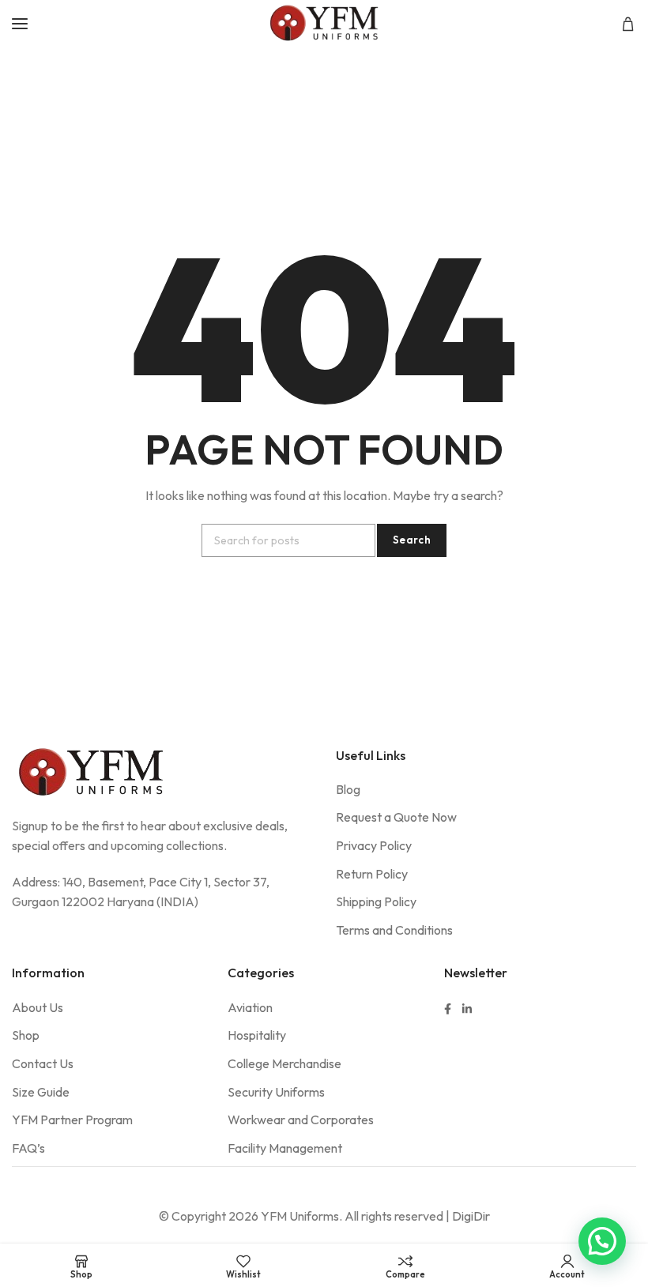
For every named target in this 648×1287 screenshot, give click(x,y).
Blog (348, 789)
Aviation (250, 1007)
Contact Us (42, 1063)
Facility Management (285, 1148)
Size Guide (41, 1092)
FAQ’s (28, 1148)
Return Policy (372, 874)
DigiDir (471, 1216)
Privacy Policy (374, 845)
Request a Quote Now (396, 817)
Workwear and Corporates (301, 1119)
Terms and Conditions (394, 930)
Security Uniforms (276, 1092)
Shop (26, 1035)
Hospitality (257, 1035)
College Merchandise (284, 1063)
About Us (37, 1007)
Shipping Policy (376, 901)
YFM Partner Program (72, 1119)
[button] (602, 1241)
